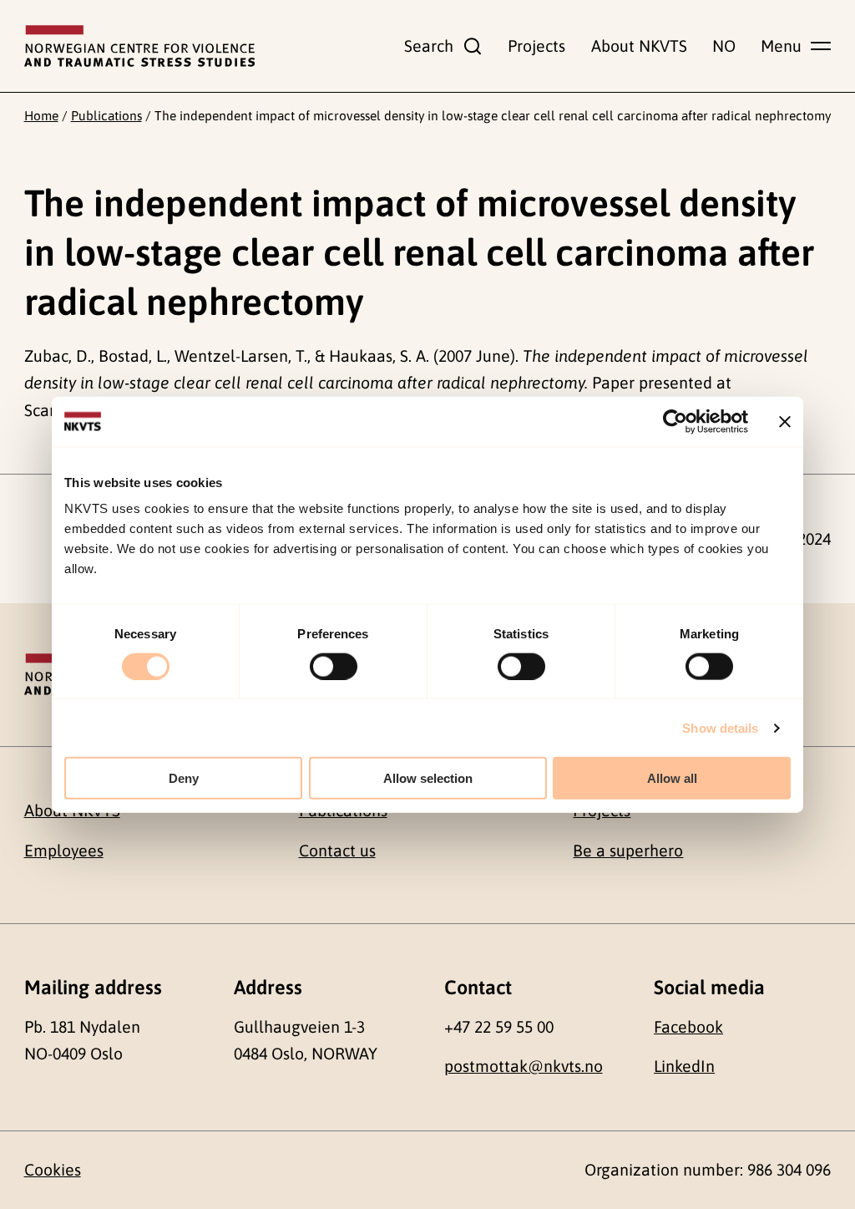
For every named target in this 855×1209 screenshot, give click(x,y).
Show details (720, 727)
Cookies (52, 1170)
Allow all (672, 778)
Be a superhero (628, 850)
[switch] (333, 666)
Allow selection (428, 778)
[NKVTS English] (139, 46)
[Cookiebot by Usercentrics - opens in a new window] (675, 421)
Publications (106, 115)
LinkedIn (684, 1066)
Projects (536, 46)
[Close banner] (785, 421)
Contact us (337, 850)
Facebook (688, 1027)
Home (41, 115)
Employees (64, 850)
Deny (184, 778)
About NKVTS (639, 46)
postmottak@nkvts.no (523, 1066)
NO (724, 46)
